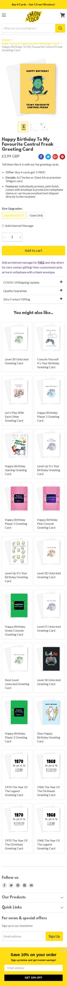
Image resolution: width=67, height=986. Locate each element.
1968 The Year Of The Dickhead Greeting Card (48, 791)
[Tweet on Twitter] (48, 157)
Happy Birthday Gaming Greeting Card (16, 470)
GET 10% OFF (33, 977)
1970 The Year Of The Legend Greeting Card (16, 791)
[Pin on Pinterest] (62, 157)
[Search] (60, 28)
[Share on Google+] (55, 157)
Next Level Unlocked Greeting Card (17, 684)
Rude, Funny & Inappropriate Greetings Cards (30, 43)
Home (6, 39)
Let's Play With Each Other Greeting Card (14, 416)
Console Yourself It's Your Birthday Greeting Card (48, 363)
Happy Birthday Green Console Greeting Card (15, 630)
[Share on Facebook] (41, 157)
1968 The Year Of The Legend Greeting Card (48, 844)
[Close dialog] (64, 950)
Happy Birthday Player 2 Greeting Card (48, 416)
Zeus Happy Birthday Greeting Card (48, 737)
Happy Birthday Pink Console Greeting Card (47, 523)
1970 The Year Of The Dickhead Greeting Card (16, 844)
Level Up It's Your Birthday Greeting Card (48, 470)
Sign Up (54, 936)
